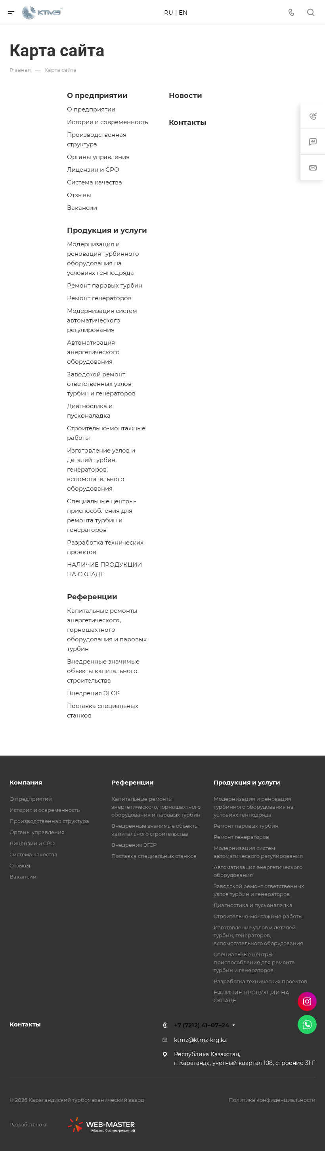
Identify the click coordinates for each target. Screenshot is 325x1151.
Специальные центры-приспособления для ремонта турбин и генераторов (101, 515)
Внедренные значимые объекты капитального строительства (103, 671)
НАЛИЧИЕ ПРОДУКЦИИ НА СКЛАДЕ (104, 569)
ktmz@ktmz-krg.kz (200, 1040)
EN (183, 12)
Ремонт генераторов (99, 298)
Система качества (94, 182)
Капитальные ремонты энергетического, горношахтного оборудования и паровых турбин (107, 629)
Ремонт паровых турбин (104, 285)
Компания (26, 782)
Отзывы (79, 195)
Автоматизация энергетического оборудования (93, 352)
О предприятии (97, 95)
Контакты (187, 122)
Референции (92, 597)
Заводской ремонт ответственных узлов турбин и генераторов (101, 383)
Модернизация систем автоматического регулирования (102, 320)
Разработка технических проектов (105, 547)
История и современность (107, 122)
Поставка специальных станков (102, 710)
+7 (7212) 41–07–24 (201, 1025)
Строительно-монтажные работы (106, 432)
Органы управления (98, 157)
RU (168, 12)
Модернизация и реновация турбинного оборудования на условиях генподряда (103, 258)
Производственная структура (96, 139)
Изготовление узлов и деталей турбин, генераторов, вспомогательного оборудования (101, 469)
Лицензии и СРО (93, 169)
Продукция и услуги (107, 230)
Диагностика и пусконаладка (90, 410)
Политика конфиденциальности (272, 1100)
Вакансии (82, 207)
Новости (185, 95)
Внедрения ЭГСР (93, 693)
